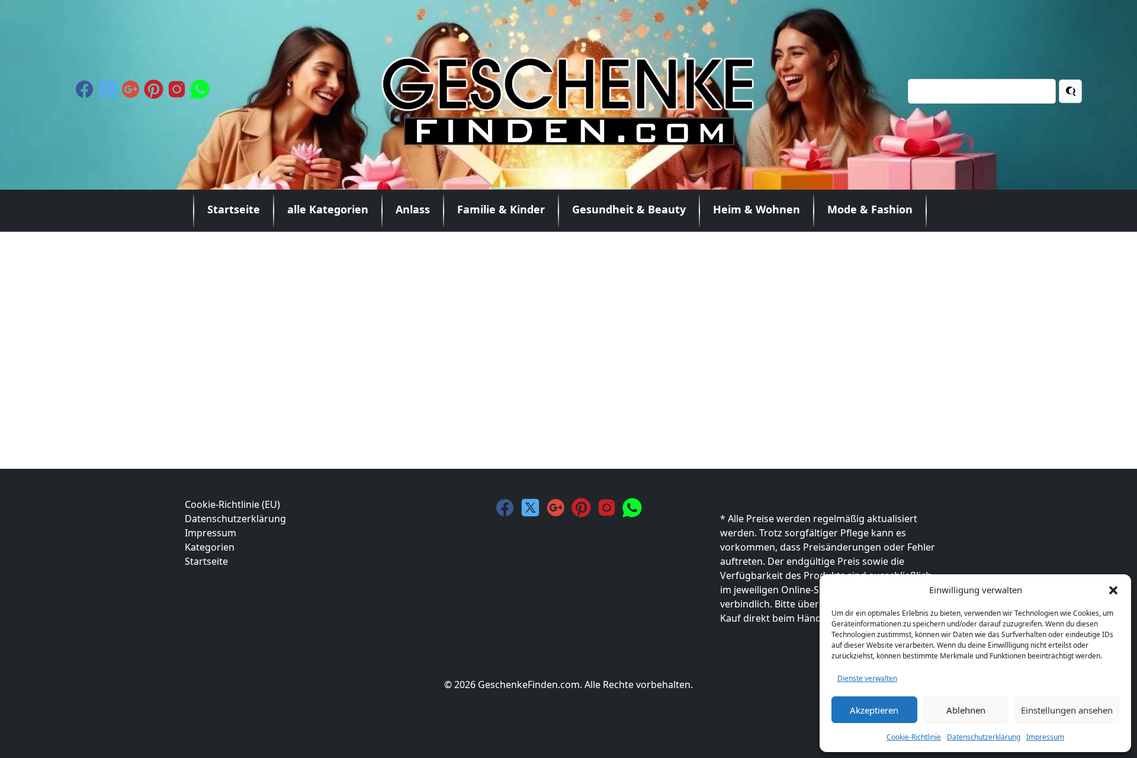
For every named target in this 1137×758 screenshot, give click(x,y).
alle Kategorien (327, 209)
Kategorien (210, 547)
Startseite (233, 209)
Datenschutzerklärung (983, 737)
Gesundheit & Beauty (629, 209)
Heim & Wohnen (756, 209)
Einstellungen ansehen (1067, 710)
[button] (1113, 590)
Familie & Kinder (501, 209)
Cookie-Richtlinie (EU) (232, 504)
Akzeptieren (874, 710)
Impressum (1045, 737)
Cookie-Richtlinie (914, 737)
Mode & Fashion (870, 209)
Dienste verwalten (867, 678)
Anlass (413, 209)
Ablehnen (965, 710)
